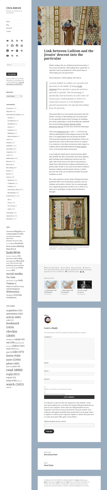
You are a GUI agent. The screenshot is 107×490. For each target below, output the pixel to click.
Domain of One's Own (14, 241)
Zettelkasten (11, 297)
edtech (12, 243)
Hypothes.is (11, 249)
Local (8, 155)
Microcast (9, 164)
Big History (11, 180)
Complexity (11, 183)
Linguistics (9, 152)
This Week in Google (12, 280)
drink (20, 339)
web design (20, 286)
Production (11, 130)
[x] (83, 271)
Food (7, 139)
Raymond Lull (63, 132)
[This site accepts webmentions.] (62, 482)
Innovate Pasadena (11, 256)
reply (13, 374)
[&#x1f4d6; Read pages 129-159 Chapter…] (51, 285)
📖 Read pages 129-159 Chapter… (50, 291)
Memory (9, 161)
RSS (13, 270)
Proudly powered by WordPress (53, 480)
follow (18, 345)
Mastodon (9, 258)
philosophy (88, 270)
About (8, 22)
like (18, 351)
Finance (10, 127)
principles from (71, 480)
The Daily (10, 277)
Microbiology (12, 193)
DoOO (8, 243)
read (14, 370)
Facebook (19, 243)
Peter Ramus (81, 147)
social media (14, 274)
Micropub (20, 261)
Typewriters (10, 216)
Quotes (10, 209)
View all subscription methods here (15, 83)
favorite (9, 346)
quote (16, 366)
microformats (11, 261)
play (9, 366)
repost (11, 377)
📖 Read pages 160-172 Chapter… (67, 291)
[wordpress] (80, 271)
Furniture (9, 143)
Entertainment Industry (13, 114)
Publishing (11, 133)
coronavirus (10, 236)
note (13, 359)
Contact (8, 31)
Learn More (72, 417)
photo (12, 363)
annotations (10, 231)
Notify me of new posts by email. (54, 394)
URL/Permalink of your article (55, 421)
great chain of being (54, 270)
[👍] (47, 320)
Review (8, 174)
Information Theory (14, 189)
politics (21, 265)
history (20, 246)
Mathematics (10, 158)
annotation (14, 313)
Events (10, 203)
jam (9, 352)
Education (9, 111)
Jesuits (63, 270)
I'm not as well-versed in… (82, 291)
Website (47, 379)
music (7, 263)
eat (10, 342)
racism (20, 267)
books (23, 231)
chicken (10, 340)
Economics (9, 108)
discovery (9, 238)
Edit (9, 200)
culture (18, 236)
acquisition (14, 310)
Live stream (11, 206)
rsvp (11, 380)
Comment (48, 337)
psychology (14, 268)
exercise (19, 343)
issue (10, 348)
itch (17, 349)
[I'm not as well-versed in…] (84, 285)
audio (10, 320)
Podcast (8, 171)
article (13, 317)
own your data (17, 263)
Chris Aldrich (13, 7)
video (19, 381)
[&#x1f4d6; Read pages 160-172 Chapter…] (68, 285)
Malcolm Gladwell (70, 270)
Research (9, 28)
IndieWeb (9, 146)
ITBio (19, 256)
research (9, 270)
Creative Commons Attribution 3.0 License (76, 486)
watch (15, 384)
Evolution (10, 186)
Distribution (11, 124)
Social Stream (10, 196)
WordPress (9, 219)
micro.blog (18, 258)
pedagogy (9, 265)
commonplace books (14, 234)
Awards (10, 118)
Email (47, 371)
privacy (8, 268)
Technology (9, 213)
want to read (11, 286)
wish (8, 387)
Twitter (10, 283)
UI (15, 284)
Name (46, 363)
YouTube (18, 295)
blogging (17, 231)
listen (13, 355)
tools (20, 280)
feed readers (11, 246)
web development (13, 289)
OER (11, 263)
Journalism (9, 149)
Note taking (9, 168)
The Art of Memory (58, 271)
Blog (7, 25)
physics (15, 265)
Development (12, 121)
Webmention (12, 291)
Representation (12, 136)
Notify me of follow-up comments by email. (58, 389)
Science (8, 177)
